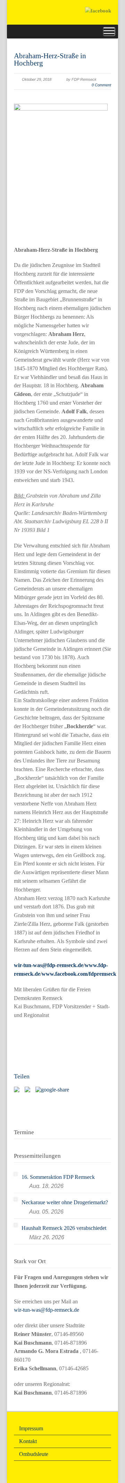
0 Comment (101, 85)
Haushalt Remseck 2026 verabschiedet (64, 1228)
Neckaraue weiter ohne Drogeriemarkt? (65, 1202)
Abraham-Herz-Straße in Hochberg (50, 59)
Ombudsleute (33, 1454)
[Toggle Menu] (109, 31)
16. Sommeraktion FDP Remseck (58, 1177)
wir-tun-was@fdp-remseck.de (48, 965)
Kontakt (28, 1441)
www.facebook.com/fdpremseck (79, 974)
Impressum (31, 1428)
